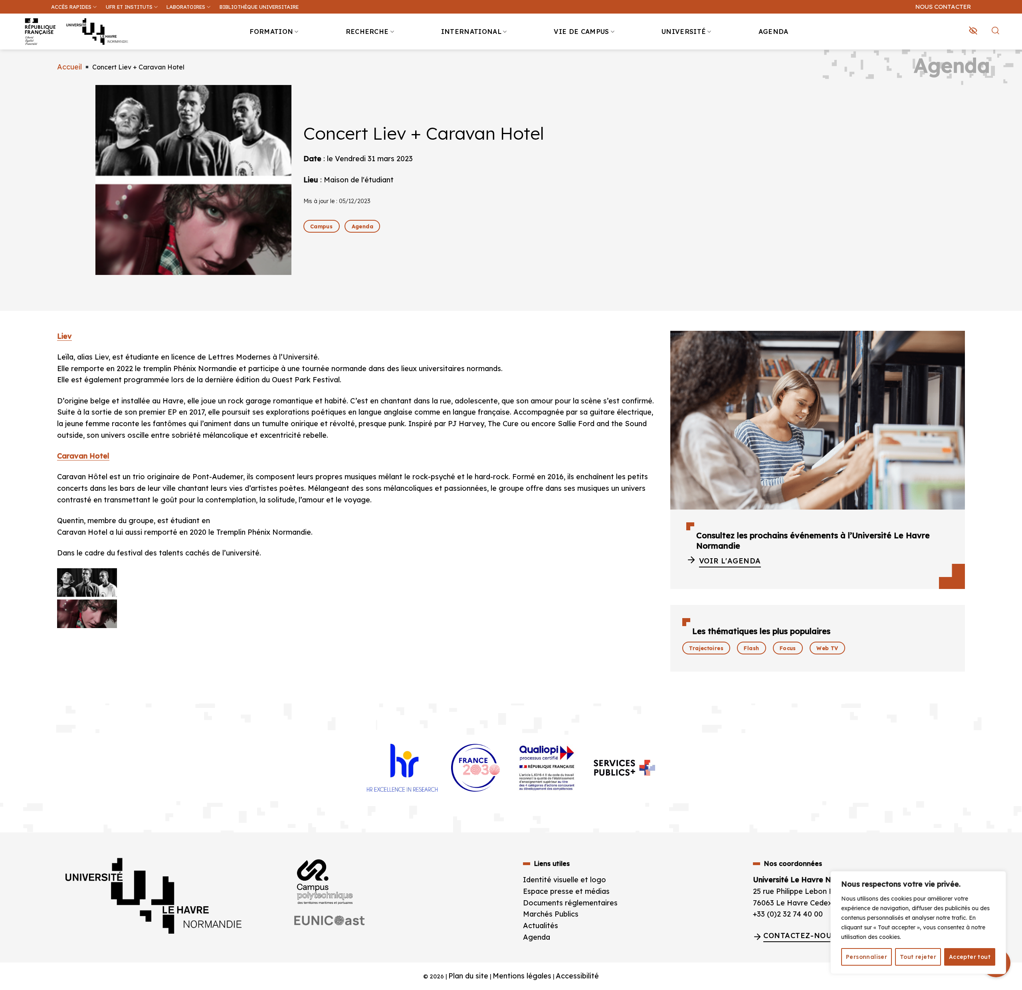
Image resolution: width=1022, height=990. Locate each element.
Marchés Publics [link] (551, 914)
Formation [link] (271, 32)
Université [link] (684, 32)
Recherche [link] (367, 32)
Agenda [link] (773, 32)
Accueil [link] (69, 66)
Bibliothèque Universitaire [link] (259, 7)
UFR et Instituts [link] (129, 7)
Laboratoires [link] (185, 7)
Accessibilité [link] (577, 975)
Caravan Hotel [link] (83, 455)
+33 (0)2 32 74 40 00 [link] (788, 914)
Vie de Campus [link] (581, 32)
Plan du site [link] (468, 975)
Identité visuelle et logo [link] (564, 879)
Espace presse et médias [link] (566, 891)
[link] (1011, 62)
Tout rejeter (918, 956)
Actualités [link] (540, 925)
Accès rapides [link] (71, 7)
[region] (918, 922)
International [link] (471, 32)
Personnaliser (866, 956)
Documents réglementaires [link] (570, 902)
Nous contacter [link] (943, 6)
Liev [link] (64, 336)
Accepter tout (969, 956)
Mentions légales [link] (522, 975)
